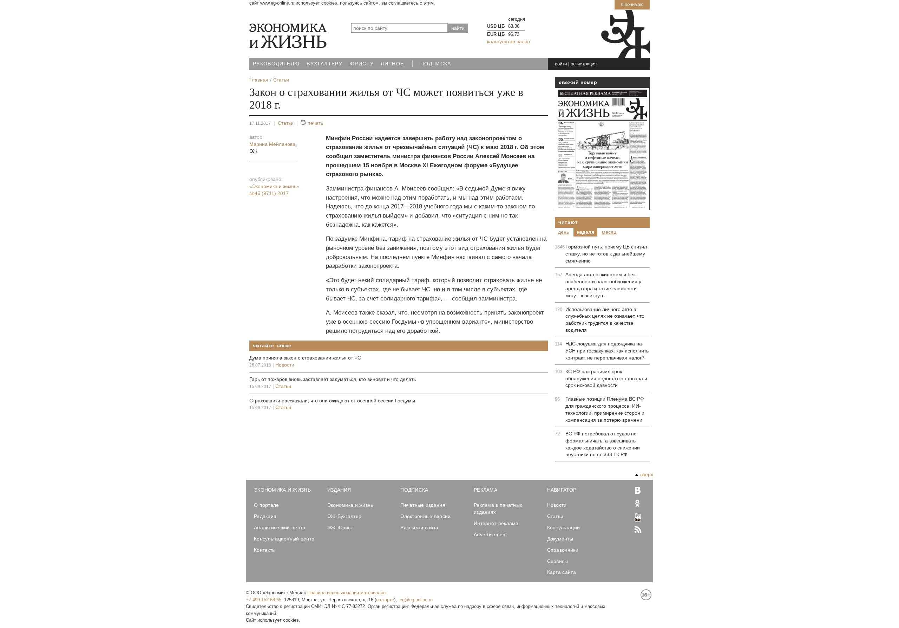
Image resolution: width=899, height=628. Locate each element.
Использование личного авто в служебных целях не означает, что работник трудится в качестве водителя (604, 319)
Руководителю (276, 63)
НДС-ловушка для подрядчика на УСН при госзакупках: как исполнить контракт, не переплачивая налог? (607, 351)
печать (315, 123)
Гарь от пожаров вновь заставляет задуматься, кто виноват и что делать (332, 379)
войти (561, 63)
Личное (392, 63)
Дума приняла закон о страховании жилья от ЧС (305, 358)
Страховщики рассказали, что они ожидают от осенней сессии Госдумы (332, 400)
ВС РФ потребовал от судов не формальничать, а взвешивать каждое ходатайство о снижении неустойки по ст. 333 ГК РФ (602, 444)
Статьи (286, 123)
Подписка (435, 63)
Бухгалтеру (324, 63)
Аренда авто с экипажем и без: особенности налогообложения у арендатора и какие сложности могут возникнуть (603, 285)
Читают (568, 222)
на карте (385, 599)
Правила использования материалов (346, 592)
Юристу (361, 63)
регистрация (584, 63)
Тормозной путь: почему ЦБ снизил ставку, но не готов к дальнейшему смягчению (606, 254)
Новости (284, 365)
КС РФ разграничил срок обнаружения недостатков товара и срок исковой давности (606, 378)
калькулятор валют (509, 41)
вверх (646, 474)
